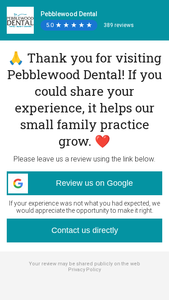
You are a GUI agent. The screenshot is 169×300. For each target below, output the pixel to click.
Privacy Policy (84, 270)
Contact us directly (84, 230)
